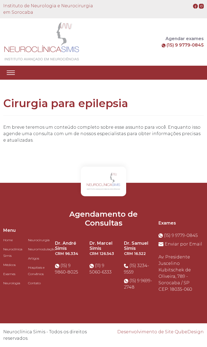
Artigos (33, 258)
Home (8, 240)
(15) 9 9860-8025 (66, 269)
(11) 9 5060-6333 (100, 269)
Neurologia (11, 283)
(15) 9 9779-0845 (184, 45)
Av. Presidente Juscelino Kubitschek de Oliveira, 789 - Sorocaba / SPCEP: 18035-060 (175, 273)
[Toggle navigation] (10, 73)
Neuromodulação (41, 249)
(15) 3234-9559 (136, 269)
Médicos (9, 265)
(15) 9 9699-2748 (138, 284)
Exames (9, 274)
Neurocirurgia (39, 240)
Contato (34, 283)
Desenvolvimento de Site (145, 331)
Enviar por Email (183, 244)
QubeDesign (189, 331)
